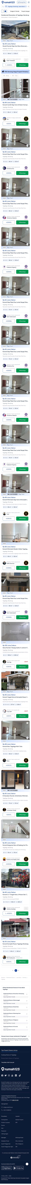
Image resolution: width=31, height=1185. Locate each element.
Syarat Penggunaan (5, 1144)
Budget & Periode (14, 11)
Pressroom (3, 1131)
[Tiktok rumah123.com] (20, 1075)
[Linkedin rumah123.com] (16, 1075)
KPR (16, 1122)
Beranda (3, 977)
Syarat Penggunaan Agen (7, 1146)
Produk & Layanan (5, 1122)
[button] (15, 6)
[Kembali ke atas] (27, 1164)
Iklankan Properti (19, 1119)
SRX (16, 1146)
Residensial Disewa (10, 977)
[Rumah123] (8, 2)
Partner (3, 1125)
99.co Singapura (19, 1144)
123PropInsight (4, 1134)
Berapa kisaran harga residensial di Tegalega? (13, 1036)
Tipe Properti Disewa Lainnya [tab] (9, 1050)
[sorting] (8, 11)
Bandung (24, 977)
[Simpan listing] (27, 23)
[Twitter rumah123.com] (6, 1075)
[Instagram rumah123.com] (9, 1075)
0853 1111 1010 (15, 1100)
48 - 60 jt (6, 75)
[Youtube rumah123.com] (12, 1075)
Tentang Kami (4, 1119)
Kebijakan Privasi (5, 1141)
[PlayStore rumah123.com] (18, 1168)
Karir (2, 1128)
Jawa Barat (18, 977)
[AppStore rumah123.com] (6, 1168)
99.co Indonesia (19, 1141)
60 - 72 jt (14, 75)
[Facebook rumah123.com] (2, 1075)
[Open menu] (29, 2)
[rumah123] (15, 1069)
